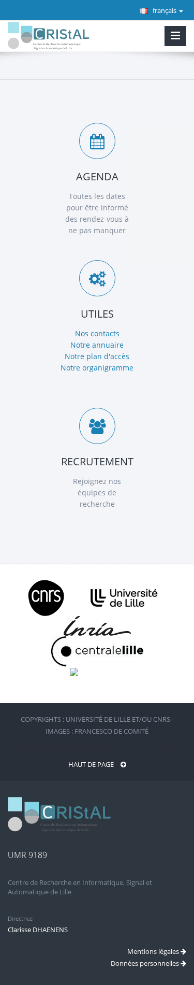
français (164, 10)
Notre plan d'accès (97, 356)
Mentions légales (154, 951)
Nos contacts (97, 333)
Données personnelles (146, 963)
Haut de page (91, 764)
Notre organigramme (97, 368)
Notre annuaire (97, 345)
